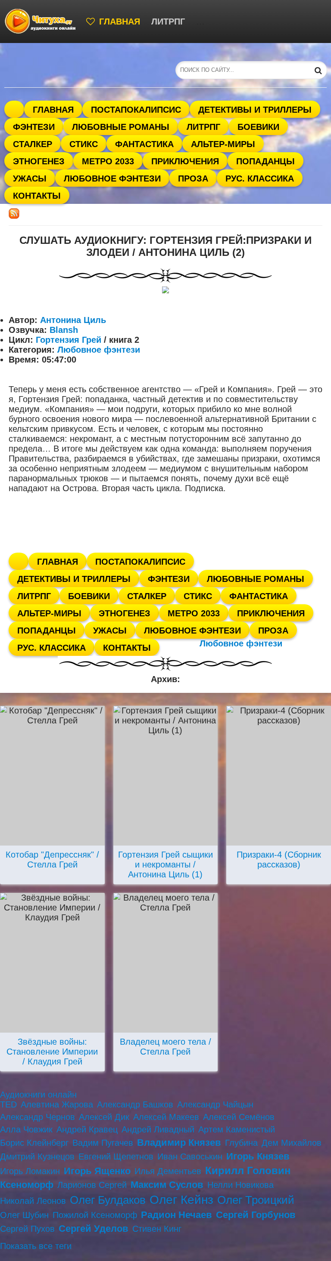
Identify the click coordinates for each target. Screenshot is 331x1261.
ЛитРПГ (168, 21)
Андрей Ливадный (158, 1129)
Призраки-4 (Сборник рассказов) (279, 859)
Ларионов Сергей (92, 1185)
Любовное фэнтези (98, 349)
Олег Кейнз (181, 1199)
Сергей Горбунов (256, 1214)
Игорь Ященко (97, 1171)
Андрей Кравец (87, 1129)
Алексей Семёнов (239, 1117)
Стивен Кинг (156, 1228)
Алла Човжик (26, 1129)
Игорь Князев (258, 1156)
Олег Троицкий (255, 1199)
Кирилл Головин (248, 1170)
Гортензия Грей (68, 339)
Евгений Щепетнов (115, 1156)
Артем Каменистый (236, 1129)
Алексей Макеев (166, 1117)
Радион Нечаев (176, 1214)
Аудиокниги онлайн (38, 1094)
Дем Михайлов (292, 1142)
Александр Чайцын (215, 1104)
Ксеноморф (26, 1184)
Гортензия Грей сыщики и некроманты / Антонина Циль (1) (165, 864)
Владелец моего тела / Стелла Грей (165, 1046)
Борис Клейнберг (34, 1142)
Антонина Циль (73, 320)
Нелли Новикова (240, 1185)
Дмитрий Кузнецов (37, 1156)
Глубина (241, 1142)
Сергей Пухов (27, 1228)
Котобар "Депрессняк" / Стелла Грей (52, 859)
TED (8, 1104)
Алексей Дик (104, 1117)
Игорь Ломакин (30, 1171)
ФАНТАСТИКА (225, 21)
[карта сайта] (41, 21)
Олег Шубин (24, 1215)
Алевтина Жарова (57, 1104)
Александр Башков (135, 1104)
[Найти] (318, 70)
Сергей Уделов (93, 1228)
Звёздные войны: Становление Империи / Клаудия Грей (52, 1051)
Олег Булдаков (108, 1199)
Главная (119, 21)
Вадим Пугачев (102, 1142)
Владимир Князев (179, 1142)
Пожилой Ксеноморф (95, 1215)
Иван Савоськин (189, 1156)
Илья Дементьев (167, 1171)
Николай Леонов (33, 1201)
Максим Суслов (167, 1184)
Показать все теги (36, 1246)
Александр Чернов (37, 1117)
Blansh (64, 330)
